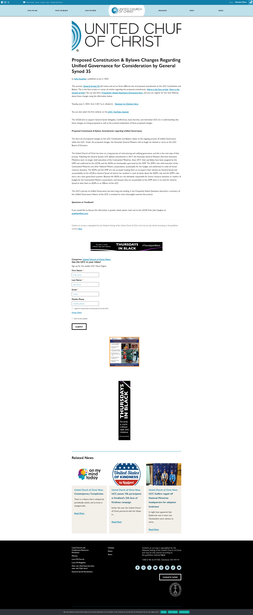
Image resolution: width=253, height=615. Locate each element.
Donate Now (240, 1)
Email (75, 289)
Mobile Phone (78, 299)
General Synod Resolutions (82, 571)
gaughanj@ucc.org (80, 213)
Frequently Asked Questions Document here (122, 92)
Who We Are (32, 10)
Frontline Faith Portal (56, 2)
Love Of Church (78, 559)
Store (47, 2)
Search (231, 2)
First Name (78, 270)
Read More (79, 513)
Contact (42, 2)
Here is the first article (157, 89)
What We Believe (61, 10)
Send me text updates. (81, 318)
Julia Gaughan (80, 78)
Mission (75, 556)
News (110, 551)
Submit (79, 326)
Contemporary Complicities (88, 493)
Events (37, 2)
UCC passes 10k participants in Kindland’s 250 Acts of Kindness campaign (126, 498)
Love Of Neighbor (79, 562)
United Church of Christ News (97, 259)
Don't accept (173, 612)
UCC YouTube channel (118, 111)
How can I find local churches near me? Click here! (83, 567)
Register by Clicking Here (126, 103)
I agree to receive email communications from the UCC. (91, 308)
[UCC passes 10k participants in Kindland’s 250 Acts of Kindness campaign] (126, 474)
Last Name (77, 280)
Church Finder (30, 2)
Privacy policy (184, 612)
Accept (163, 612)
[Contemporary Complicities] (89, 474)
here (80, 228)
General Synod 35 (91, 85)
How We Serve (90, 10)
